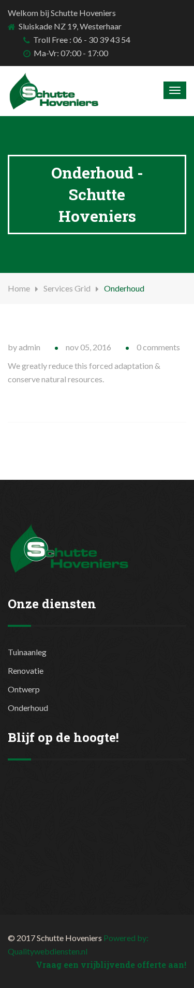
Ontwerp (24, 689)
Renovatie (25, 670)
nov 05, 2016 (88, 347)
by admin (24, 347)
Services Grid (67, 288)
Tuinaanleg (27, 652)
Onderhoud (28, 707)
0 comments (158, 347)
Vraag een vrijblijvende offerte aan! (111, 964)
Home (19, 288)
